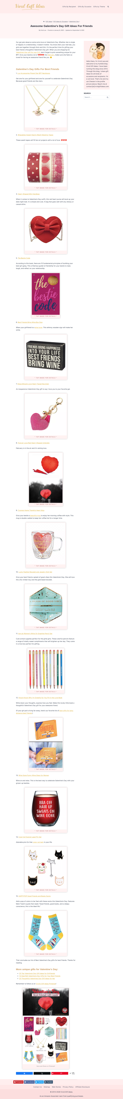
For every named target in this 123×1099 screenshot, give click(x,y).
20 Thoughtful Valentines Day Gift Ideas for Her (37, 979)
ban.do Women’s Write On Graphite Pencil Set (35, 634)
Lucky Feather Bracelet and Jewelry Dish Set (35, 572)
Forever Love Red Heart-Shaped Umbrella (33, 443)
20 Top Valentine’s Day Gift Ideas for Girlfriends (37, 973)
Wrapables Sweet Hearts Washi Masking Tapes (35, 135)
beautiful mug (35, 516)
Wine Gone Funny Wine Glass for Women (34, 775)
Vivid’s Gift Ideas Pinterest (46, 984)
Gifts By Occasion (84, 7)
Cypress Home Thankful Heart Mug (31, 510)
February (51, 55)
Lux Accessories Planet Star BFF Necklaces (33, 73)
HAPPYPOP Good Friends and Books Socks (34, 896)
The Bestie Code (24, 258)
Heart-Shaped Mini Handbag (29, 194)
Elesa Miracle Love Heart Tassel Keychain (33, 384)
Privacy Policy (68, 1087)
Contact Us (37, 1087)
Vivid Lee (43, 30)
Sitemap (47, 1087)
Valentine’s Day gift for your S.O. (28, 52)
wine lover (38, 327)
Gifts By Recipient (69, 7)
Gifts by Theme (99, 7)
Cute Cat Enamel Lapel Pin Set (29, 837)
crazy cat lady (38, 842)
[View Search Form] (108, 6)
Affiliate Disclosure (82, 1087)
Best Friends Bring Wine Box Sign (30, 322)
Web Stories (56, 1087)
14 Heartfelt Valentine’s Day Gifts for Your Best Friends (39, 976)
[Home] (44, 21)
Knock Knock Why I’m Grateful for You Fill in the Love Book (40, 698)
